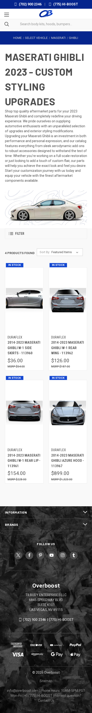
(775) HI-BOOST (65, 4)
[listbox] (66, 252)
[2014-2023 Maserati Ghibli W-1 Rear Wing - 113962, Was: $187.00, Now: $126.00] (68, 300)
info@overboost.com (22, 690)
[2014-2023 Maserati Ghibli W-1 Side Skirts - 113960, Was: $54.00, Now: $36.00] (24, 300)
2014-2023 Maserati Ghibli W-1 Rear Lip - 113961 (24, 460)
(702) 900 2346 (30, 4)
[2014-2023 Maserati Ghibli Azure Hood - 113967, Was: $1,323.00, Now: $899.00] (68, 413)
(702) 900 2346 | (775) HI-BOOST (48, 620)
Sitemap (46, 681)
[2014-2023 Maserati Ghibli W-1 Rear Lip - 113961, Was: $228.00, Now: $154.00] (24, 413)
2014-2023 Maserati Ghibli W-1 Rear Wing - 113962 (67, 347)
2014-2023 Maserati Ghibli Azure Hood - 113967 (67, 460)
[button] (46, 233)
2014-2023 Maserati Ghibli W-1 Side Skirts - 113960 (24, 347)
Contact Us (46, 700)
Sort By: (45, 252)
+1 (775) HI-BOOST (38, 695)
